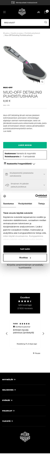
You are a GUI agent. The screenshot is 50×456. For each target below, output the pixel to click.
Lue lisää (7, 131)
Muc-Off (8, 87)
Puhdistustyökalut (32, 33)
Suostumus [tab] (8, 203)
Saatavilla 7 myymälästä (19, 163)
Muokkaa (23, 257)
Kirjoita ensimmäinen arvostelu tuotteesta (25, 266)
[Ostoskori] (45, 12)
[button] (25, 24)
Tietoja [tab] (41, 203)
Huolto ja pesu (17, 33)
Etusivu (6, 33)
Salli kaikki (25, 249)
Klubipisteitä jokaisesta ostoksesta (21, 174)
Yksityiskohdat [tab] (25, 203)
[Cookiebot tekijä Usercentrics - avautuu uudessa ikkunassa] (35, 196)
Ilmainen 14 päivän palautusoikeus (20, 185)
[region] (25, 333)
